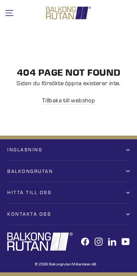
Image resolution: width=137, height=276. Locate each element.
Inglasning (24, 149)
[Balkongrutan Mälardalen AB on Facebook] (85, 241)
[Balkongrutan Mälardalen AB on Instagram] (99, 241)
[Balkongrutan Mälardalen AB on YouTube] (126, 241)
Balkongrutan (30, 171)
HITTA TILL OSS (29, 192)
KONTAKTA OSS (29, 214)
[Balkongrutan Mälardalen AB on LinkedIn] (112, 241)
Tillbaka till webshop (68, 100)
